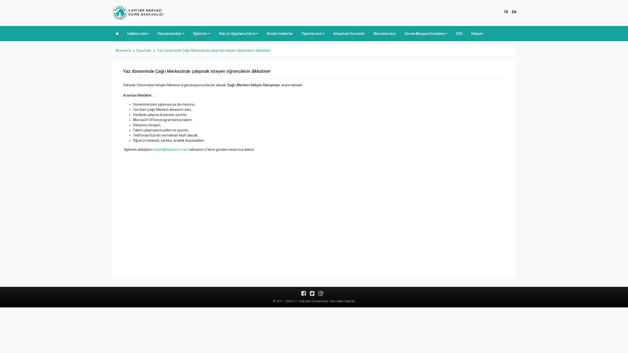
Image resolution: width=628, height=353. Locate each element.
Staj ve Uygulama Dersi (237, 34)
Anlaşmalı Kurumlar (349, 34)
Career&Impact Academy (425, 34)
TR (506, 12)
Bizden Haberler (280, 34)
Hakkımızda (137, 34)
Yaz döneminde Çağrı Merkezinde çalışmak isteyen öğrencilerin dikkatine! (213, 50)
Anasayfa (123, 50)
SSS (459, 34)
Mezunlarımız (385, 34)
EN (514, 12)
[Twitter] (312, 295)
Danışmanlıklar (170, 34)
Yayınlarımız (312, 34)
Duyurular (143, 50)
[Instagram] (320, 295)
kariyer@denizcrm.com (171, 149)
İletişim (477, 34)
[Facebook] (303, 295)
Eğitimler (200, 34)
